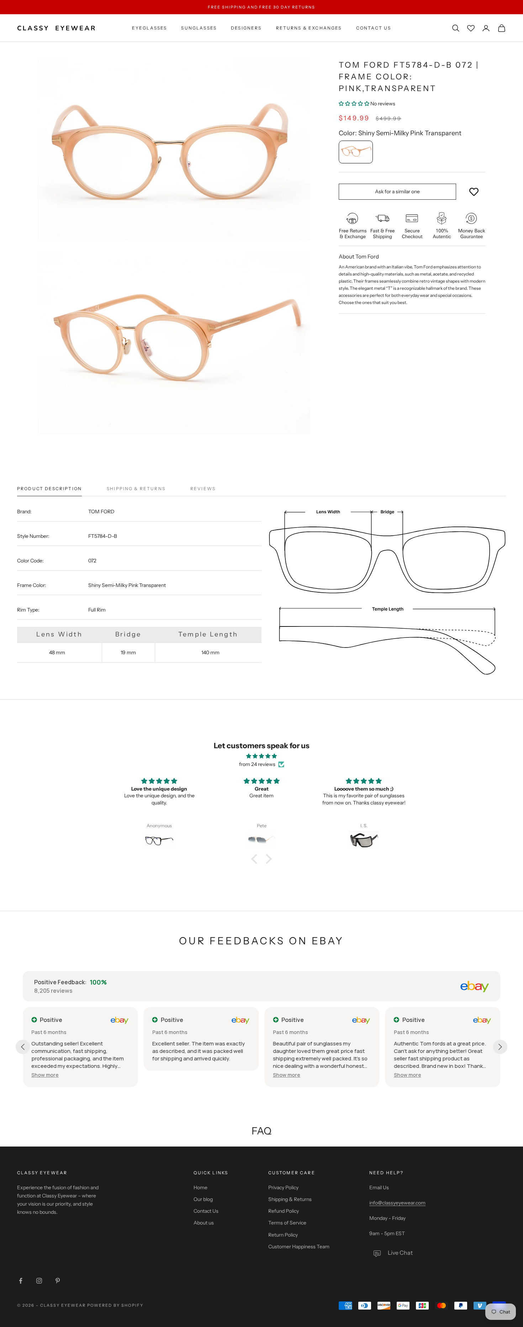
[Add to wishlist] (474, 192)
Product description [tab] (49, 488)
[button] (354, 103)
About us (204, 1223)
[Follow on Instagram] (39, 1280)
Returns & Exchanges (309, 28)
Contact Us (373, 28)
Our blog (203, 1199)
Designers (246, 28)
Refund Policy (283, 1211)
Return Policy (283, 1235)
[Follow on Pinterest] (57, 1280)
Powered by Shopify (115, 1305)
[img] (261, 756)
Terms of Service (287, 1223)
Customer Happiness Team (298, 1246)
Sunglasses (199, 28)
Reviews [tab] (203, 488)
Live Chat (400, 1252)
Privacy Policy (283, 1187)
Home (200, 1187)
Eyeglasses (149, 28)
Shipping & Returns (290, 1199)
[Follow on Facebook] (20, 1280)
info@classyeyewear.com (397, 1203)
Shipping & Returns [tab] (136, 488)
